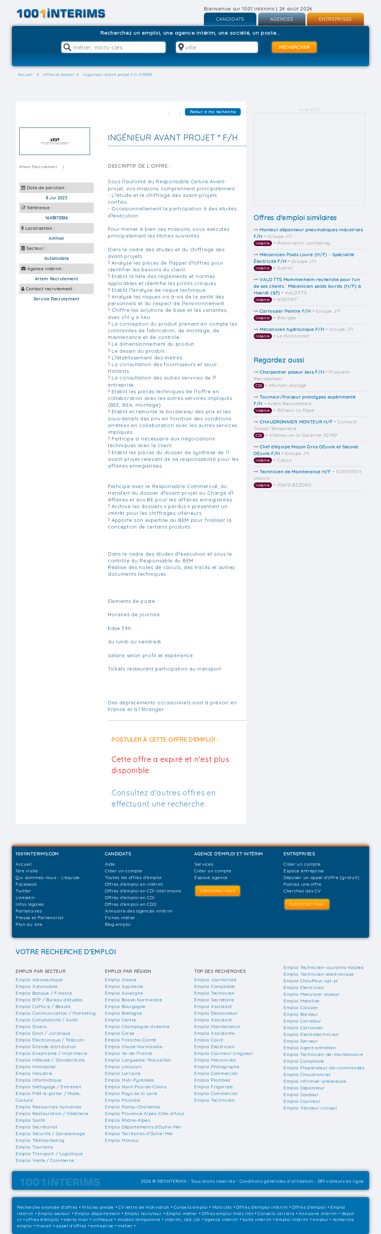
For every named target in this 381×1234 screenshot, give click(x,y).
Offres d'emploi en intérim (134, 884)
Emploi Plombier (212, 1080)
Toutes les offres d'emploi (133, 877)
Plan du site (29, 924)
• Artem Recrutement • (304, 403)
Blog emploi (118, 924)
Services (204, 864)
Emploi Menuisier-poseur (312, 994)
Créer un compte (123, 870)
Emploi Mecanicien (215, 1060)
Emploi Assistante (214, 1033)
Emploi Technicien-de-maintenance (323, 1054)
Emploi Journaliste (215, 979)
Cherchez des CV (302, 891)
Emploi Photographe (217, 1066)
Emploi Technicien (214, 993)
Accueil (24, 864)
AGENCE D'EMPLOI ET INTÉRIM (228, 853)
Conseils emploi (191, 1207)
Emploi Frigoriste (213, 1086)
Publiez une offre (302, 884)
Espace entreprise (304, 870)
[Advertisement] (309, 159)
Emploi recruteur (143, 1213)
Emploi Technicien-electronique (319, 974)
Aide (110, 864)
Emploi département (97, 1213)
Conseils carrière (275, 1213)
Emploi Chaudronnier (307, 1074)
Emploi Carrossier (304, 1027)
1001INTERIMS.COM (37, 853)
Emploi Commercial (216, 1073)
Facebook (26, 884)
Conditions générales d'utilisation (276, 1181)
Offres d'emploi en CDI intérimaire (143, 891)
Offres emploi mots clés (227, 1213)
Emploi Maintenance (217, 1026)
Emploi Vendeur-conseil (310, 1108)
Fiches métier (120, 917)
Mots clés (222, 1207)
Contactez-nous (217, 890)
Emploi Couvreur (302, 1101)
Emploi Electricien (214, 1046)
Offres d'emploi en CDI (129, 897)
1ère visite (27, 870)
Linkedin (25, 897)
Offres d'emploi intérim (262, 1207)
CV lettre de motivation (143, 1207)
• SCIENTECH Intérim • (308, 478)
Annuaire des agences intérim (139, 911)
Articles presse (98, 1207)
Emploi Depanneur (304, 1088)
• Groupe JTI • (308, 236)
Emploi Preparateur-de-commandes (324, 1067)
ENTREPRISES (335, 19)
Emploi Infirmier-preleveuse (315, 1081)
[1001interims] (69, 13)
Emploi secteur (54, 1213)
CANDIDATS (230, 19)
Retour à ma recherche (213, 111)
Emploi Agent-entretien (310, 1047)
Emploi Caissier (301, 1007)
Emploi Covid (208, 1040)
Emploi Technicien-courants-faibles (324, 967)
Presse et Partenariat (40, 917)
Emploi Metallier (302, 1001)
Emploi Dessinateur (216, 1013)
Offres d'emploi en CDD (130, 904)
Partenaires (29, 911)
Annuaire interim (318, 1213)
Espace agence (211, 877)
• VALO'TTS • (307, 289)
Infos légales (30, 904)
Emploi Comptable (214, 986)
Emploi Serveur (301, 1041)
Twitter (23, 891)
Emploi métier (181, 1213)
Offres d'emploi (309, 1207)
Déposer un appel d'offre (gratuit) (322, 877)
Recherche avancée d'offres (47, 1207)
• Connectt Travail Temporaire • (305, 428)
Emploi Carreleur (302, 1021)
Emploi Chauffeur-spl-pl (311, 980)
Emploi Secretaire (214, 999)
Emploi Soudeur (301, 1094)
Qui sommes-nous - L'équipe (48, 877)
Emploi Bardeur (301, 1014)
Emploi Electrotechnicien (311, 1034)
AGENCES (282, 19)
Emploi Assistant (213, 1006)
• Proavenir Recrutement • (302, 378)
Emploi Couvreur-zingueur (223, 1053)
